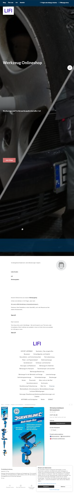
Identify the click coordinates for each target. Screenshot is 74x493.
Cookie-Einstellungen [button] (54, 489)
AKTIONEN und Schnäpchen (29, 399)
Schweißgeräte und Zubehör (41, 354)
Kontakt (22, 2)
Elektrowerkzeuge (46, 360)
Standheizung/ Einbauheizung (28, 386)
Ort (17, 2)
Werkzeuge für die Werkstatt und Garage (30, 374)
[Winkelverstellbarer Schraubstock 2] (4, 433)
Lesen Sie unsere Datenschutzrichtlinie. (47, 483)
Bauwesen (27, 354)
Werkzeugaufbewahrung (37, 371)
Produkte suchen (10, 487)
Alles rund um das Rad (45, 380)
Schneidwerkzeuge (40, 377)
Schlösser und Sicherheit (43, 363)
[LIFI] (37, 344)
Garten (24, 380)
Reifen (43, 399)
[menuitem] (70, 405)
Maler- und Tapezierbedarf (30, 360)
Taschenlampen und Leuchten (46, 368)
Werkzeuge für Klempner (26, 368)
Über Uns (43, 386)
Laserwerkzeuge (51, 374)
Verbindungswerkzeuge (24, 377)
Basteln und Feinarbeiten (17, 404)
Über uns (10, 2)
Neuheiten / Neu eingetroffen (44, 351)
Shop (4, 2)
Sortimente (44, 383)
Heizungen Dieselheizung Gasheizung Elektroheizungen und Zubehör (37, 395)
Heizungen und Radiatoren (28, 366)
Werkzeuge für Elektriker (46, 366)
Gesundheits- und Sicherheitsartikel (30, 357)
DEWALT (50, 399)
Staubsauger (53, 377)
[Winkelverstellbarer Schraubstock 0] (4, 412)
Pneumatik (32, 380)
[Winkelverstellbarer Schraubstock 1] (4, 423)
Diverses (51, 386)
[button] (54, 430)
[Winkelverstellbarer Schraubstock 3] (4, 443)
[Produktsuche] (70, 67)
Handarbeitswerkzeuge (30, 404)
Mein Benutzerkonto (20, 487)
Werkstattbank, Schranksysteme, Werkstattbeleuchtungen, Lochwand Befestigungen (37, 390)
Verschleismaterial (32, 383)
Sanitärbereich (28, 363)
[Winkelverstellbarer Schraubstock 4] (4, 452)
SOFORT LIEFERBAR (26, 351)
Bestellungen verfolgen (32, 488)
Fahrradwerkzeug (49, 357)
